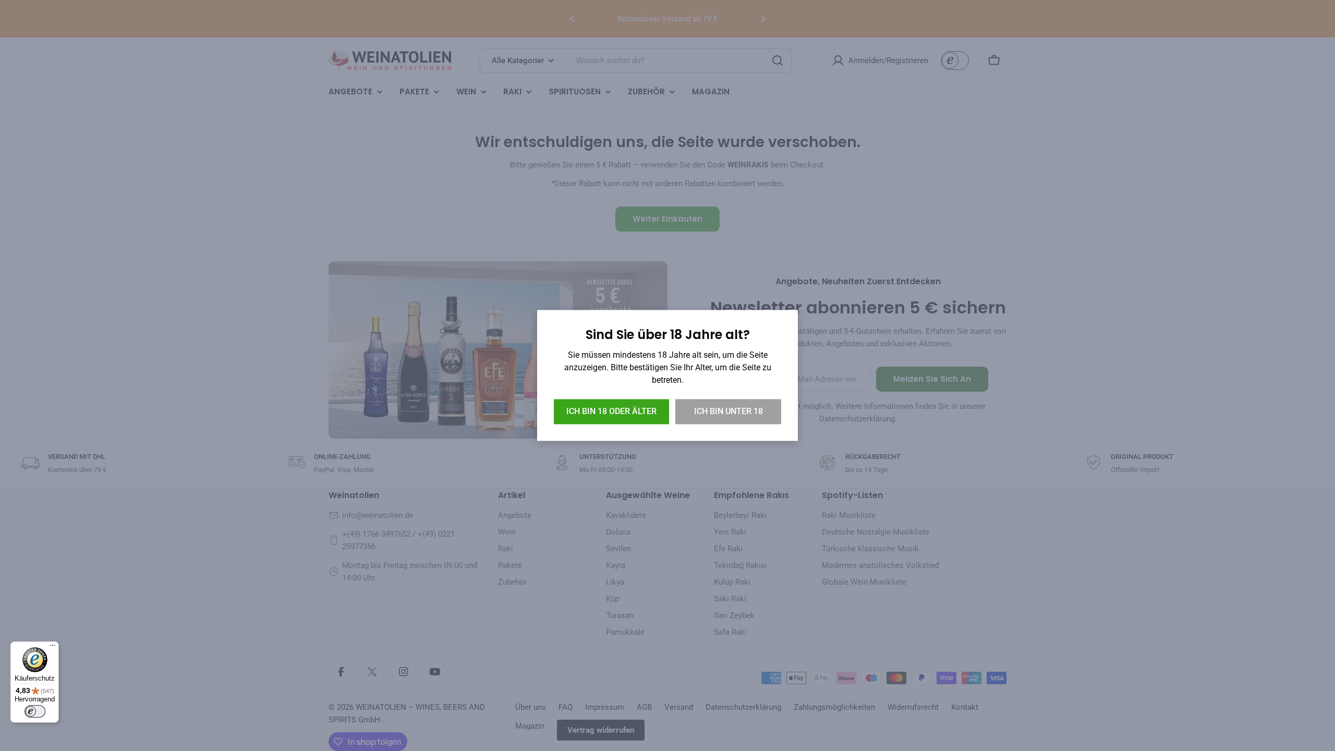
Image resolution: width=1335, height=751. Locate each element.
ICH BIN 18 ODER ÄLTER (611, 412)
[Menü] (52, 647)
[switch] (35, 711)
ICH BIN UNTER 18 (728, 412)
